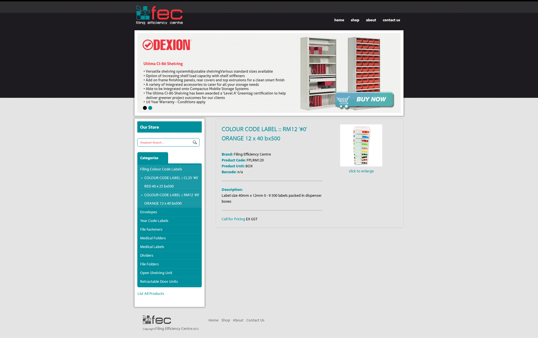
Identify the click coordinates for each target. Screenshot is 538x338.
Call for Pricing (233, 218)
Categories (149, 157)
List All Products (151, 293)
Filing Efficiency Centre (174, 328)
